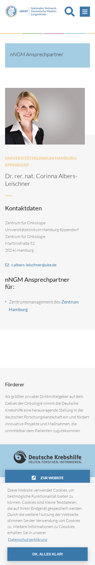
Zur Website (52, 478)
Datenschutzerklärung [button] (27, 539)
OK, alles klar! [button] (47, 554)
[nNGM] (31, 10)
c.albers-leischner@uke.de (33, 264)
